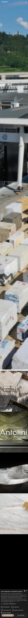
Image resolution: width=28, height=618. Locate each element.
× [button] (26, 590)
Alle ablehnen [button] (20, 615)
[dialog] (14, 603)
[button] (14, 613)
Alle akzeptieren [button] (8, 615)
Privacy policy (16, 601)
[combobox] (24, 591)
